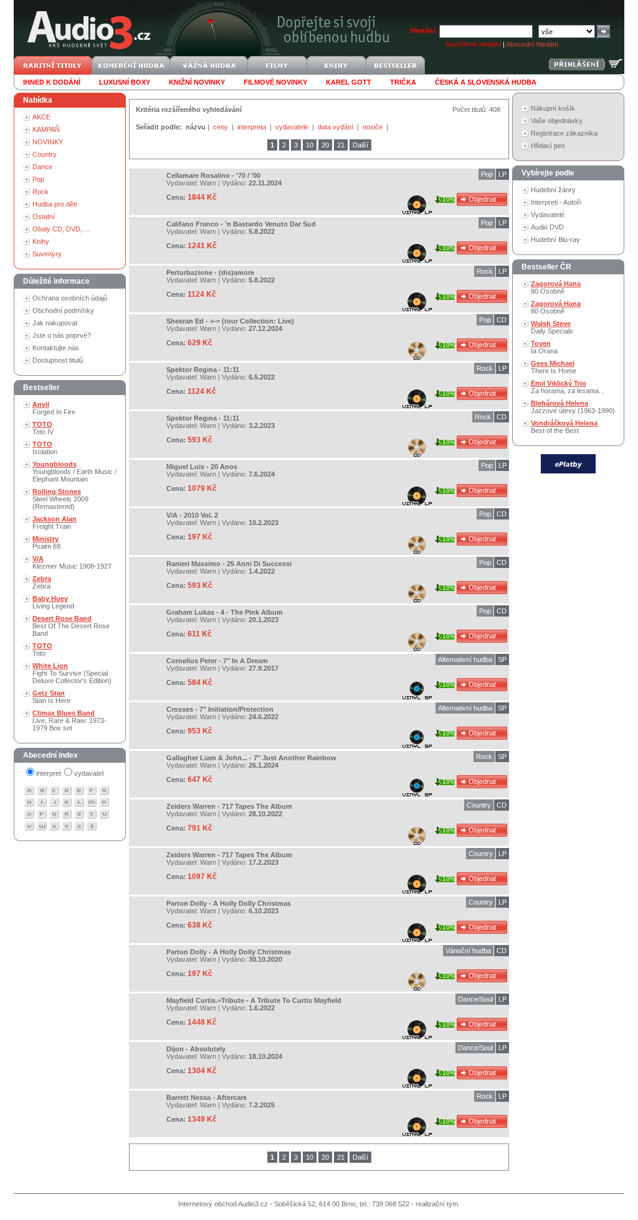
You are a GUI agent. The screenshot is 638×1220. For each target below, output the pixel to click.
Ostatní (43, 216)
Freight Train (54, 522)
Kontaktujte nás (55, 348)
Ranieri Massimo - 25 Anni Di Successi (229, 563)
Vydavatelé (547, 214)
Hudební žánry (553, 189)
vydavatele (292, 127)
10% (448, 199)
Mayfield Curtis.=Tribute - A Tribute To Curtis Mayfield (253, 1000)
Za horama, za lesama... (567, 387)
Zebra (41, 582)
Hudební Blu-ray (555, 239)
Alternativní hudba (465, 659)
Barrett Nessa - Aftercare (206, 1097)
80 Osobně (556, 287)
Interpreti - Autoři (556, 202)
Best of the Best (564, 426)
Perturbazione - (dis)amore (210, 272)
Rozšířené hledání (473, 44)
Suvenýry (47, 254)
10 (309, 145)
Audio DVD (547, 227)
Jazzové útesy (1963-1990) (573, 406)
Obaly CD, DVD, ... (61, 229)
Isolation (44, 447)
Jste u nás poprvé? (61, 335)
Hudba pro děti (54, 204)
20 (325, 145)
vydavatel (88, 773)
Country (44, 154)
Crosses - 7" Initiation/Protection (220, 709)
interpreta (252, 127)
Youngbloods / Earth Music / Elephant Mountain (74, 471)
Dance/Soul (475, 999)
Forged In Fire (53, 408)
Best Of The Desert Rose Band (71, 626)
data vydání (336, 127)
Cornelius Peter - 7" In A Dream (217, 660)
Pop (38, 179)
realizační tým (437, 1204)
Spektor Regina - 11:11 (202, 369)
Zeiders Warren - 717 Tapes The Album (229, 806)
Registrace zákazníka (564, 133)
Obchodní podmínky (63, 310)
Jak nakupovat (54, 323)
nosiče (373, 127)
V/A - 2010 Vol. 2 (192, 515)
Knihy (40, 241)
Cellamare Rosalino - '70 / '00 (213, 175)
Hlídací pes (548, 145)
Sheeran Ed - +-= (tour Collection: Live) (230, 321)
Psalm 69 (46, 542)
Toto (42, 649)
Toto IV (43, 428)
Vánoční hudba (468, 950)
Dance (42, 166)
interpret (48, 773)
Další (360, 145)
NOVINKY (47, 142)
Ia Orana (544, 347)
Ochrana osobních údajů (69, 298)
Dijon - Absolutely (196, 1049)
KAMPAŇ (46, 129)
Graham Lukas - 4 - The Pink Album (224, 612)
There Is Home (553, 367)
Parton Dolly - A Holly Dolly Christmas (228, 903)
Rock (40, 191)
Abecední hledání (532, 44)
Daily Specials (552, 327)
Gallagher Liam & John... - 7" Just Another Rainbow (251, 757)
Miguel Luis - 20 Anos (201, 466)
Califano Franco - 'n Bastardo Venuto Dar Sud (241, 224)
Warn (208, 183)
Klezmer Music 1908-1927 (72, 562)
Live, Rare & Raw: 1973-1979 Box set (69, 720)
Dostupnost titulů (57, 360)
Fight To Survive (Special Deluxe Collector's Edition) (72, 673)
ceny (221, 127)
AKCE (41, 117)
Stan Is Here (51, 696)
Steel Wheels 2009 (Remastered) (60, 499)
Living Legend (53, 602)
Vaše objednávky (557, 120)
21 (341, 145)
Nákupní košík (553, 108)
